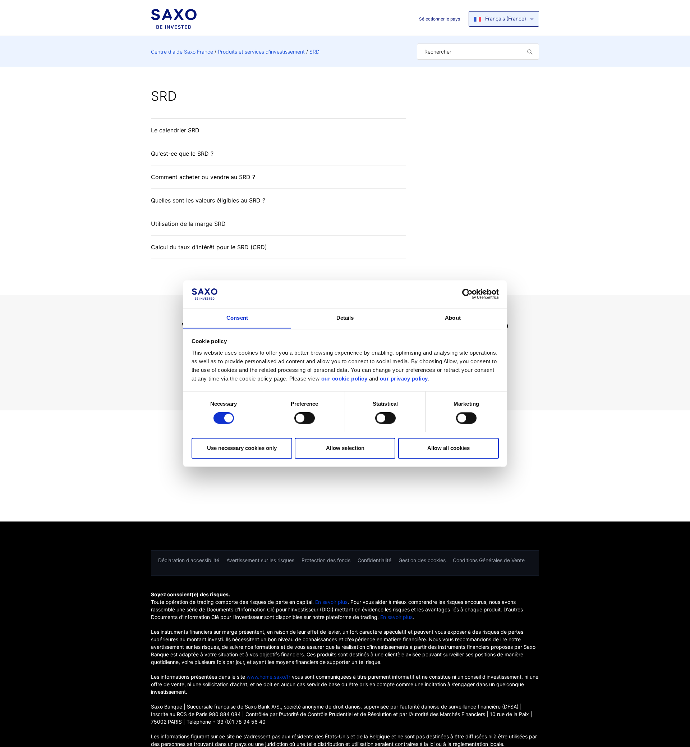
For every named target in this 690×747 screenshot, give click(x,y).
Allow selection (345, 448)
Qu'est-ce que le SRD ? (182, 153)
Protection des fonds (326, 560)
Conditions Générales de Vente (489, 560)
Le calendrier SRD (175, 130)
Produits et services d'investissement (261, 52)
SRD (314, 52)
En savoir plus (331, 602)
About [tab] (453, 318)
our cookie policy (344, 378)
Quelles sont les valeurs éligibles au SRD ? (208, 200)
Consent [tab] (237, 318)
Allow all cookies (448, 448)
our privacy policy (404, 378)
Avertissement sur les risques (260, 560)
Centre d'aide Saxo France (182, 52)
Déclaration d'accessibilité (188, 560)
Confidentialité (374, 560)
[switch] (304, 418)
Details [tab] (345, 318)
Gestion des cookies (422, 560)
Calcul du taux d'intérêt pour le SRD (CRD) (209, 247)
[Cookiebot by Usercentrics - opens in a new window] (467, 293)
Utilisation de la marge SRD (188, 223)
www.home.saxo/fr (268, 677)
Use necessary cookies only (242, 448)
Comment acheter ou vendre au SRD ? (203, 177)
